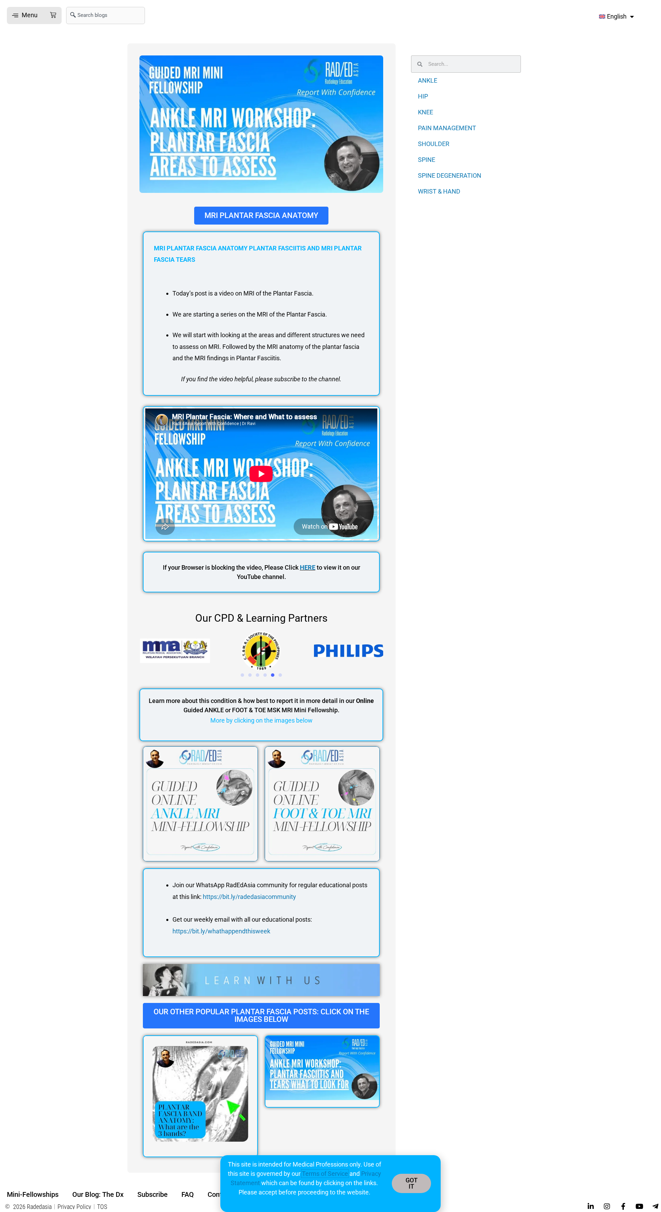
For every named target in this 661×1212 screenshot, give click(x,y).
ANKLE (427, 80)
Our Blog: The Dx (98, 1194)
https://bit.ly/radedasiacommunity (249, 896)
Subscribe (152, 1194)
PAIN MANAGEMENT (447, 128)
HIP (423, 96)
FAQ (187, 1194)
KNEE (425, 112)
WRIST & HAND (439, 191)
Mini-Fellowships (33, 1194)
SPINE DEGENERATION (449, 175)
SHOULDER (433, 143)
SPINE (426, 159)
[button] (34, 15)
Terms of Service (325, 1173)
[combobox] (105, 15)
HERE (307, 567)
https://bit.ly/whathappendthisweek (221, 931)
